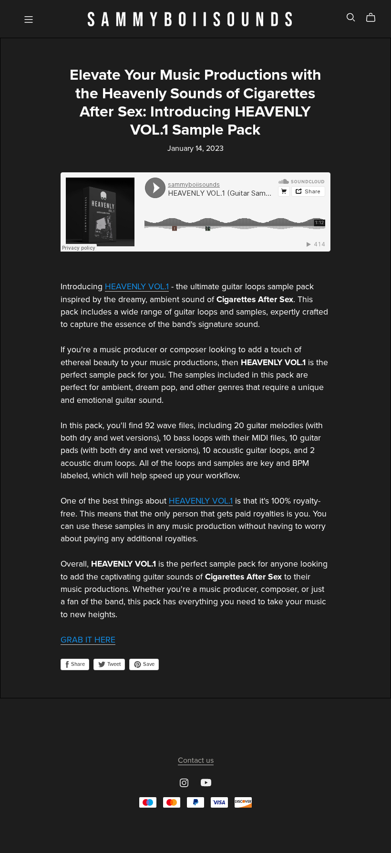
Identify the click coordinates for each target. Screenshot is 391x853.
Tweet (113, 664)
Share (77, 664)
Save (148, 664)
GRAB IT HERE (88, 640)
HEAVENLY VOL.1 (137, 287)
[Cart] (375, 17)
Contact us (196, 760)
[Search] (351, 17)
